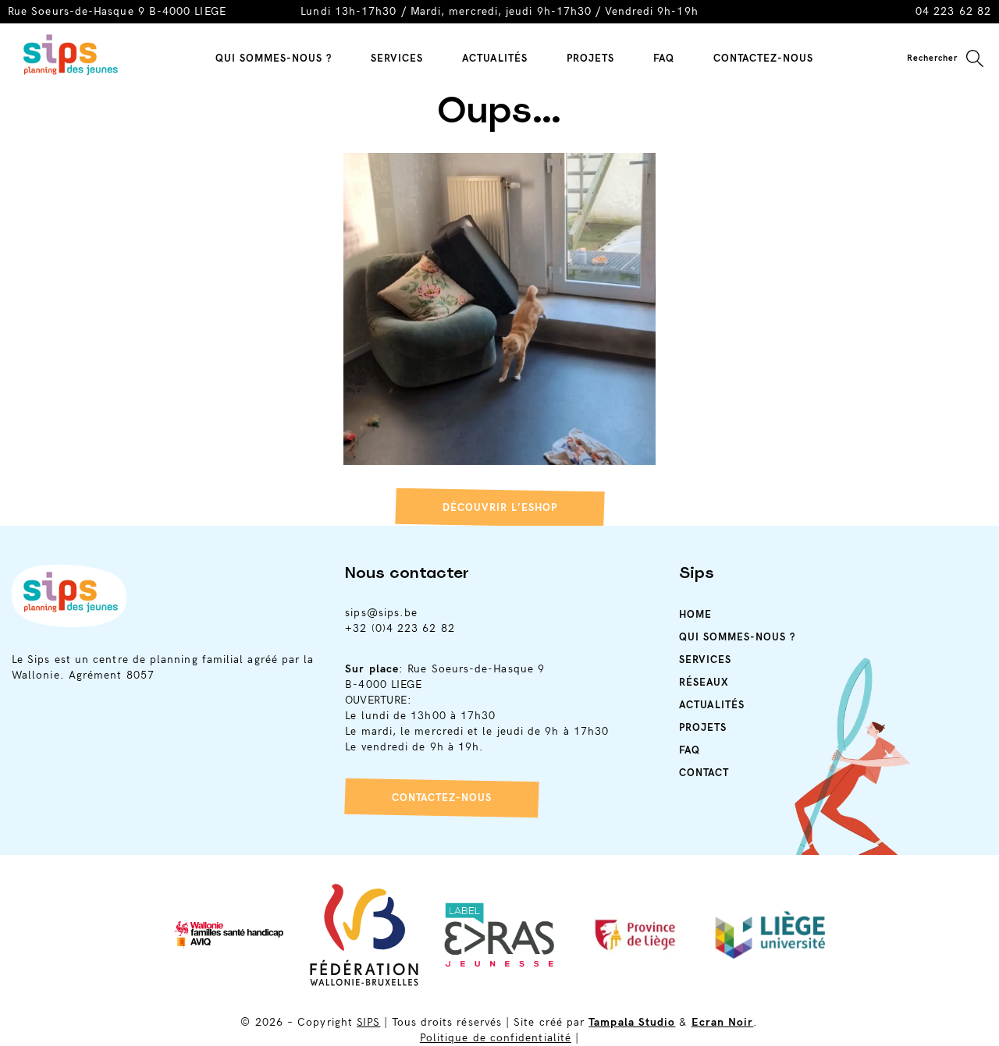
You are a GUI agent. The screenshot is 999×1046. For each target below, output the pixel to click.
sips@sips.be (381, 612)
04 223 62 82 (953, 11)
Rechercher (932, 58)
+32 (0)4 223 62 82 (399, 628)
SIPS (368, 1022)
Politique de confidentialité (495, 1037)
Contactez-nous (442, 798)
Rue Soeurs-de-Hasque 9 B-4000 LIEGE (117, 11)
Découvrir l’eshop (500, 508)
